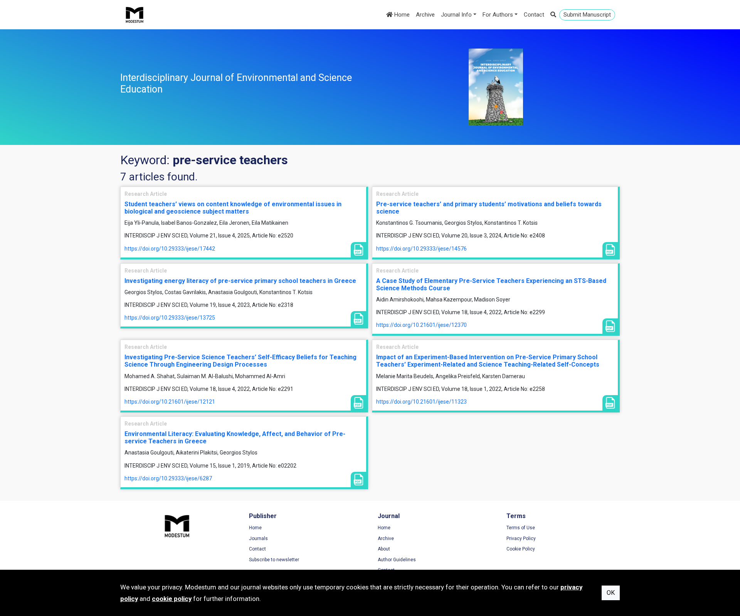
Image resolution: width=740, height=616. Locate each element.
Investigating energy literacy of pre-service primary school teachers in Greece (240, 280)
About (384, 549)
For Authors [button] (498, 14)
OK (611, 592)
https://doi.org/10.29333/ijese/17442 (169, 249)
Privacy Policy (521, 538)
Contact (534, 14)
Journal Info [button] (456, 14)
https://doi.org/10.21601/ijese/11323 (421, 402)
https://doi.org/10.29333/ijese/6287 (168, 478)
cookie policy (172, 599)
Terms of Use (520, 527)
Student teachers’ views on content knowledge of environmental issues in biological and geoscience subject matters (232, 207)
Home (401, 14)
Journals (258, 538)
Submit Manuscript (587, 14)
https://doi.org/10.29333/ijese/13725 (169, 318)
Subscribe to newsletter (274, 559)
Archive (425, 14)
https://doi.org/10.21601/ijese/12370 (421, 325)
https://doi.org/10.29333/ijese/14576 (421, 249)
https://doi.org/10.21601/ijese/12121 (169, 402)
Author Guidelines (397, 559)
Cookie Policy (520, 549)
